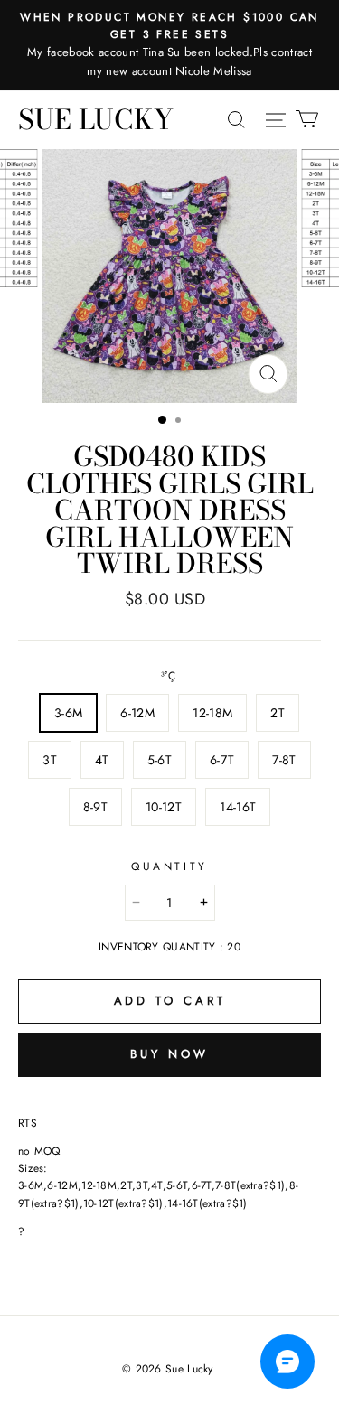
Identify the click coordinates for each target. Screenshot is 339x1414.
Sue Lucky (96, 119)
